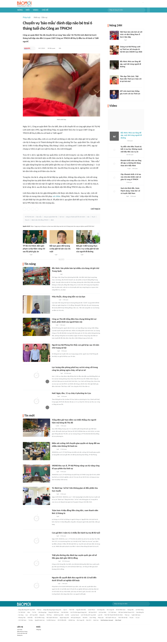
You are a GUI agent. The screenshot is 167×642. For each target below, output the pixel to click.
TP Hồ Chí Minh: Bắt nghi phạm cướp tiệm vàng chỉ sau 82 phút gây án (34, 249)
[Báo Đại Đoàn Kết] (54, 561)
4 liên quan (63, 471)
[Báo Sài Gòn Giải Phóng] (27, 48)
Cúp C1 (65, 610)
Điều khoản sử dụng (22, 631)
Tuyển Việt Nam (136, 615)
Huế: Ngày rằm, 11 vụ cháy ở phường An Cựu (71, 393)
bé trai (62, 217)
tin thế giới (21, 612)
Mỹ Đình (85, 617)
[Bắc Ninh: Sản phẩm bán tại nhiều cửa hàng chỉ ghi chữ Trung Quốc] (36, 276)
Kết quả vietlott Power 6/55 (126, 612)
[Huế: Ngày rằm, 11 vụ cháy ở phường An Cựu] (36, 401)
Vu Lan (137, 617)
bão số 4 (88, 620)
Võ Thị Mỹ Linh (29, 217)
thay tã (27, 220)
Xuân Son (95, 620)
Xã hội (67, 615)
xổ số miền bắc (62, 620)
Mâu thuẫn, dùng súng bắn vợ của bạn (68, 297)
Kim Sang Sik (110, 610)
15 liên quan (63, 449)
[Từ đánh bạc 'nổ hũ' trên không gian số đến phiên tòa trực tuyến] (36, 496)
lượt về (100, 615)
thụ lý (93, 217)
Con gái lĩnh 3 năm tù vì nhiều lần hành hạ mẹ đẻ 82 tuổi (76, 533)
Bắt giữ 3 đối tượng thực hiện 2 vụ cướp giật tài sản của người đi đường (87, 249)
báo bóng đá (140, 612)
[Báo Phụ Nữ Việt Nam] (55, 274)
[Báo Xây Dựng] (122, 69)
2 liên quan (64, 396)
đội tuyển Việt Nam (52, 617)
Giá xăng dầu (101, 610)
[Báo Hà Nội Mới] (54, 583)
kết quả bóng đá (76, 617)
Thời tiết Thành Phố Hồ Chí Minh (113, 615)
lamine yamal (75, 615)
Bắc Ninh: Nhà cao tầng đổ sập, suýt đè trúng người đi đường (130, 64)
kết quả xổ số (93, 612)
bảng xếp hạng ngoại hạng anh (52, 610)
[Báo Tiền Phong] (122, 84)
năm (28, 612)
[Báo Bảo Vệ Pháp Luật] (77, 254)
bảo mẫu (39, 217)
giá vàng (20, 615)
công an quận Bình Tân (50, 217)
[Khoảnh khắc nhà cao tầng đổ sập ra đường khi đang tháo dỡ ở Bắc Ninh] (114, 163)
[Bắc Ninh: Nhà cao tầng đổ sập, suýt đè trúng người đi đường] (114, 64)
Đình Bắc (30, 617)
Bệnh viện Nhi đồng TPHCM (40, 220)
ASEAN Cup (72, 620)
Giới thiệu (19, 629)
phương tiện (21, 617)
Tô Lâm (131, 617)
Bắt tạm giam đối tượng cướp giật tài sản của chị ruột (60, 249)
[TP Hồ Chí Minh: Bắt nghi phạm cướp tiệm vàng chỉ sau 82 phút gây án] (35, 237)
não (88, 217)
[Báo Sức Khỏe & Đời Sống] (54, 351)
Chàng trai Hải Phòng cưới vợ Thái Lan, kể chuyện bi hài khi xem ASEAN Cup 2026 (131, 49)
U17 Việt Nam (112, 612)
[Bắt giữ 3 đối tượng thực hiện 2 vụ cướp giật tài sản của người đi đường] (88, 237)
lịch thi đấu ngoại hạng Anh (78, 612)
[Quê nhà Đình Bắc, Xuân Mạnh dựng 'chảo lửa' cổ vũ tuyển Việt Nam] (114, 191)
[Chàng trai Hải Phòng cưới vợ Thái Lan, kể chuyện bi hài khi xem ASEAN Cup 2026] (114, 50)
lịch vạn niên (102, 612)
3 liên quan (63, 426)
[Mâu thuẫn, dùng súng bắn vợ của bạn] (36, 304)
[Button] (148, 10)
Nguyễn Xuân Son (40, 620)
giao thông (93, 617)
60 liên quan (51, 48)
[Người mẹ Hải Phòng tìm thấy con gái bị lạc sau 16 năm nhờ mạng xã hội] (36, 353)
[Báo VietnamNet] (122, 55)
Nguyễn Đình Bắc (81, 610)
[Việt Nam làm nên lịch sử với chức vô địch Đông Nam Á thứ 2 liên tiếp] (114, 35)
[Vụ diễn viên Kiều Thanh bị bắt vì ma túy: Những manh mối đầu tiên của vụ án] (114, 150)
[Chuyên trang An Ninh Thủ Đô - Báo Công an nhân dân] (53, 325)
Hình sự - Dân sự (40, 17)
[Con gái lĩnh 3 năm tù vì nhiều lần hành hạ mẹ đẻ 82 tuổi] (36, 541)
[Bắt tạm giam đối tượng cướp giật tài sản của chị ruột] (61, 237)
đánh (52, 220)
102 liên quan (129, 154)
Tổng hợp (38, 629)
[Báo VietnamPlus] (25, 254)
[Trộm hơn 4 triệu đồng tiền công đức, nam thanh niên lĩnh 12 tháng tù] (36, 518)
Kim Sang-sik (80, 620)
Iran (27, 615)
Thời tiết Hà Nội (122, 617)
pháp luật (100, 617)
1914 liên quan (66, 561)
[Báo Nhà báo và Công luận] (54, 300)
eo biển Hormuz (51, 620)
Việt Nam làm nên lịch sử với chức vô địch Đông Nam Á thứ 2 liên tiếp (131, 34)
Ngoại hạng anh (64, 617)
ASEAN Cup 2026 (58, 615)
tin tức (34, 612)
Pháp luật (27, 17)
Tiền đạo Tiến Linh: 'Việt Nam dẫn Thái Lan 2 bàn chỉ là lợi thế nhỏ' (130, 79)
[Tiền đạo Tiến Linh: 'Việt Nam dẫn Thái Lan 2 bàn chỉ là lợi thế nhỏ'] (114, 79)
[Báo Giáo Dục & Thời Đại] (121, 97)
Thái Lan (127, 615)
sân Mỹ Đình (64, 612)
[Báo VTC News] (123, 168)
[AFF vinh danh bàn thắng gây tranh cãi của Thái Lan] (114, 94)
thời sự (39, 610)
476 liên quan (67, 373)
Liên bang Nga (42, 612)
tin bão (31, 620)
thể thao (49, 615)
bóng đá (42, 615)
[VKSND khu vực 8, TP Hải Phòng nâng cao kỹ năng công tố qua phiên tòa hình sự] (36, 473)
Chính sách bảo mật (22, 633)
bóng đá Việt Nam (54, 612)
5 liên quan (130, 140)
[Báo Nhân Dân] (54, 396)
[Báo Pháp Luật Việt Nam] (51, 254)
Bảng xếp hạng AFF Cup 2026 (26, 610)
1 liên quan (65, 299)
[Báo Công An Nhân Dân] (55, 373)
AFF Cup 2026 (33, 615)
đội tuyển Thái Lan (111, 617)
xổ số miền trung (39, 617)
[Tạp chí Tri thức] (121, 40)
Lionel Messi (91, 610)
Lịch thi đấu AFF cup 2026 (88, 615)
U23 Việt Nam (22, 620)
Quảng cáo (19, 635)
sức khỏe (56, 196)
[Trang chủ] (24, 4)
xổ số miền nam (120, 610)
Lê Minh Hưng (139, 610)
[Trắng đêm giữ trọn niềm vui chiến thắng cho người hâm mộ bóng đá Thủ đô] (36, 428)
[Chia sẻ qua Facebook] (24, 209)
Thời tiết (71, 610)
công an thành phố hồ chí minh (75, 217)
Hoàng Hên (131, 610)
